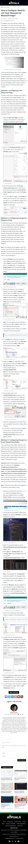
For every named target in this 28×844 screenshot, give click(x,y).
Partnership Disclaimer (10, 825)
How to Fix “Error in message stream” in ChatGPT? (5, 805)
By (1, 18)
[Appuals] (14, 3)
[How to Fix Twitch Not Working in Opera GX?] (21, 786)
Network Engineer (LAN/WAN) (10, 714)
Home (3, 7)
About (4, 821)
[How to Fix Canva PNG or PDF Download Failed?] (7, 786)
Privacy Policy (17, 821)
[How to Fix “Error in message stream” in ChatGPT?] (7, 799)
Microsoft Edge (14, 692)
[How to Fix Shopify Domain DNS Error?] (21, 773)
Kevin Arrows (4, 18)
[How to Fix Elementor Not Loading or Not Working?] (7, 773)
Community (10, 821)
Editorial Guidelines (21, 823)
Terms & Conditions (10, 823)
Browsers (7, 7)
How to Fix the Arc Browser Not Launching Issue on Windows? (21, 805)
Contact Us (20, 825)
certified (6, 20)
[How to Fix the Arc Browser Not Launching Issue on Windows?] (21, 799)
